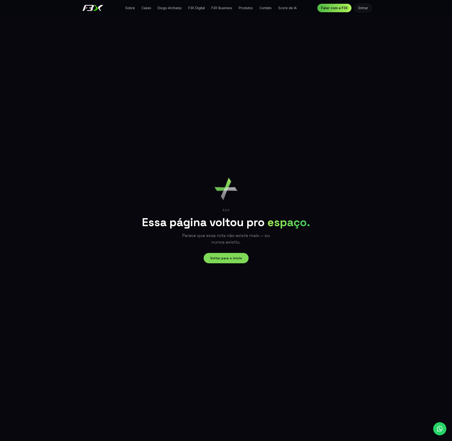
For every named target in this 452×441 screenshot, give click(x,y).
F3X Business (221, 8)
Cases (146, 8)
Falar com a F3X (334, 8)
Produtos (246, 8)
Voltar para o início (226, 258)
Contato (265, 8)
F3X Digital (196, 8)
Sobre (130, 8)
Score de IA (287, 8)
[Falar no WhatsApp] (439, 428)
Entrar (363, 8)
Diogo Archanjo (170, 8)
